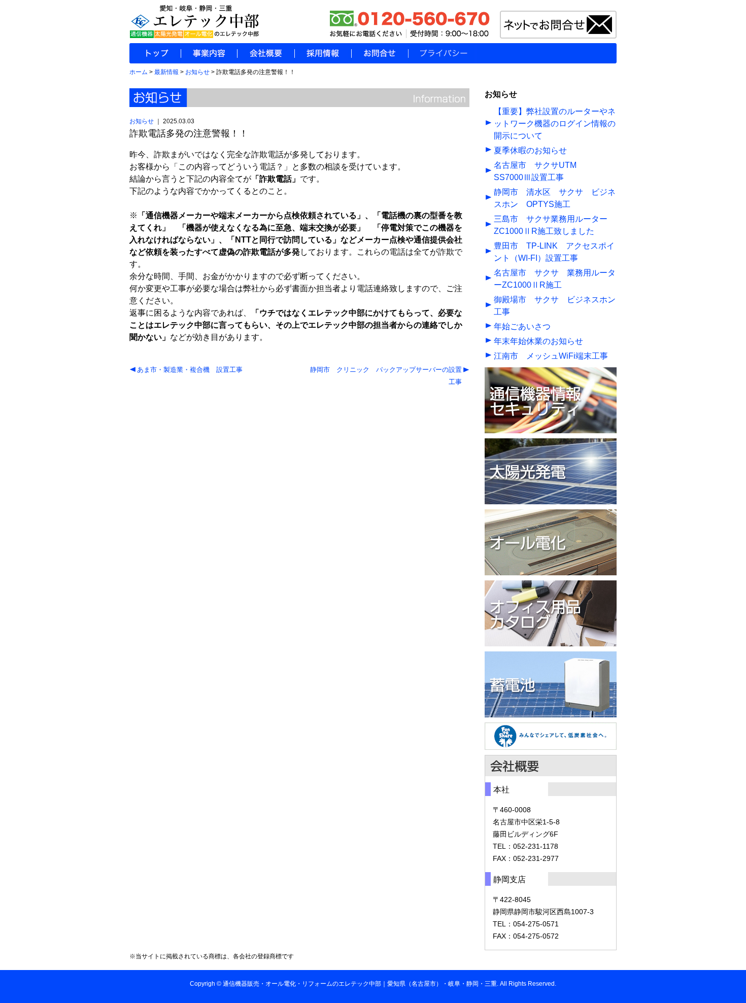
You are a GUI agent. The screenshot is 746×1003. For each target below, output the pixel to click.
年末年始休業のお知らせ (538, 341)
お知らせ (197, 72)
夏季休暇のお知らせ (530, 150)
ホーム (138, 72)
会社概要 (265, 53)
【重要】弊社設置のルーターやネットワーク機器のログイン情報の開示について (555, 123)
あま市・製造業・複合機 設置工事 (190, 369)
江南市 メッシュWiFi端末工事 (551, 356)
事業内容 (209, 53)
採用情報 (322, 53)
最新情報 (166, 72)
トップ (155, 53)
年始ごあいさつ (522, 326)
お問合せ (379, 53)
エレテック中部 (359, 983)
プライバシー (442, 53)
